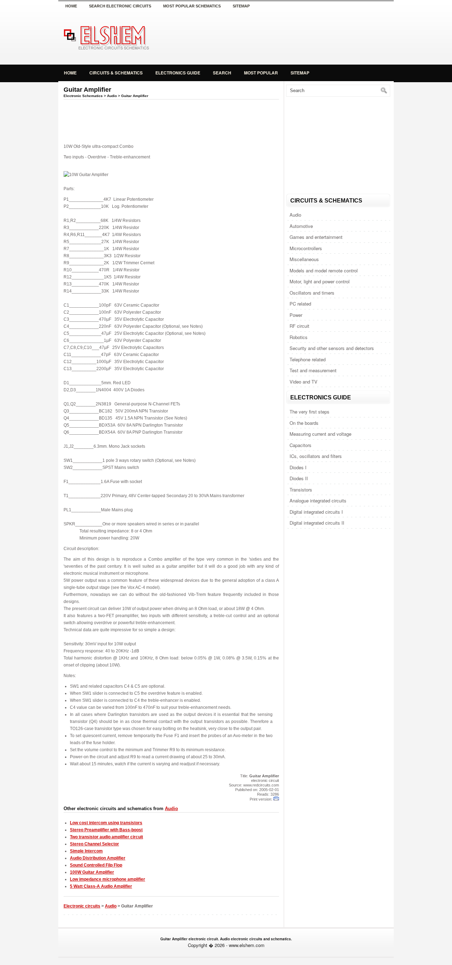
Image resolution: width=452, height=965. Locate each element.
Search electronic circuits (120, 6)
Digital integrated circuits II (317, 522)
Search (222, 73)
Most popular (261, 73)
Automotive (301, 226)
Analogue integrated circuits (318, 500)
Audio (295, 214)
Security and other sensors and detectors (332, 348)
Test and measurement (313, 370)
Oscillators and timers (312, 292)
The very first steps (309, 411)
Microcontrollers (306, 248)
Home (71, 6)
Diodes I (298, 467)
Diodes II (299, 478)
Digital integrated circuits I (316, 511)
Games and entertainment (316, 237)
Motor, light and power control (320, 281)
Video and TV (303, 381)
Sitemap (241, 6)
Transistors (301, 489)
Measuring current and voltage (320, 433)
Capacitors (300, 445)
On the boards (304, 423)
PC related (300, 303)
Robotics (299, 337)
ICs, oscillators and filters (316, 456)
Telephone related (308, 359)
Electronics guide (177, 73)
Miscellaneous (304, 259)
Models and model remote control (324, 270)
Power (296, 315)
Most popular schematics (192, 6)
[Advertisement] (310, 36)
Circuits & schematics (116, 73)
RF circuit (299, 325)
